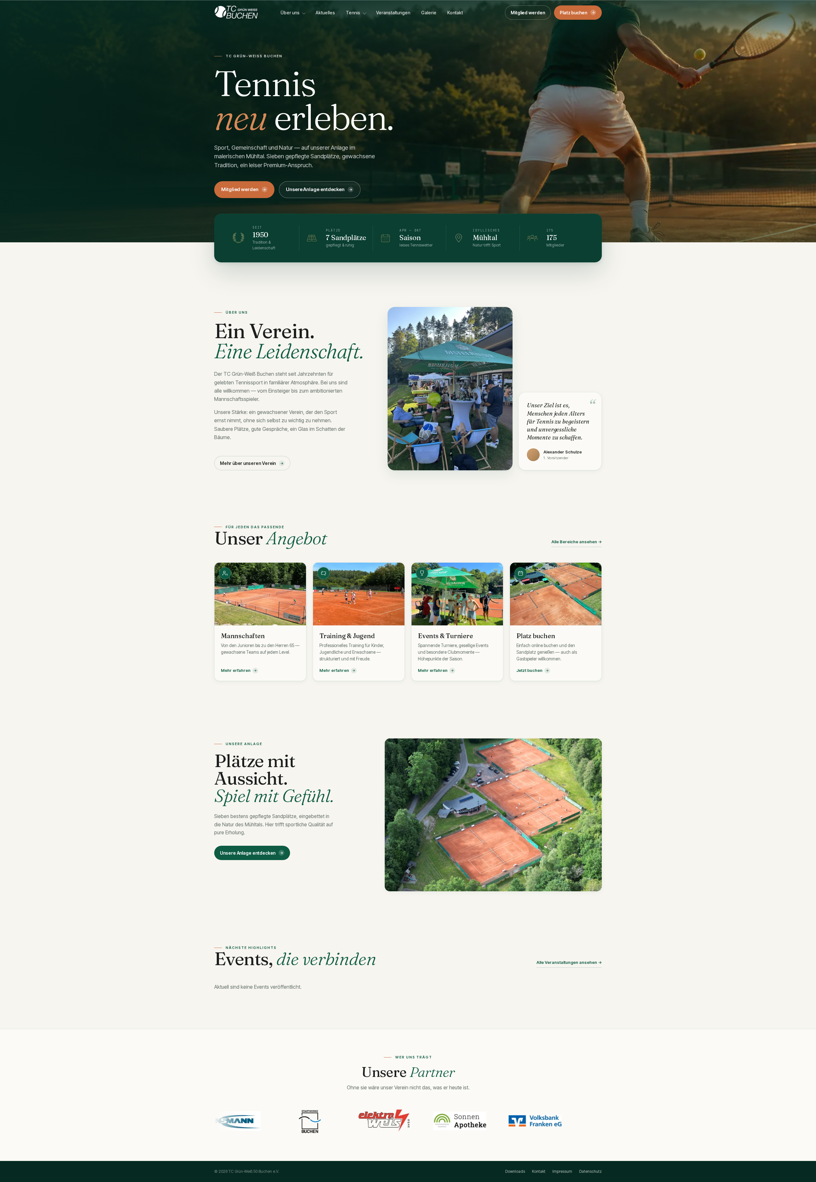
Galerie (428, 12)
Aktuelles (325, 12)
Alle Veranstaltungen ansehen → (569, 962)
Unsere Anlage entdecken (319, 189)
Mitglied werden (528, 12)
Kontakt (455, 12)
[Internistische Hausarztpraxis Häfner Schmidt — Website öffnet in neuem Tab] (513, 1121)
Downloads (515, 1171)
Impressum (562, 1171)
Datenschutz (590, 1171)
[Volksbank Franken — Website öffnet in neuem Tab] (437, 1121)
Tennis (353, 12)
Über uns (290, 12)
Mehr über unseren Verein (252, 463)
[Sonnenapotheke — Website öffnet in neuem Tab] (362, 1121)
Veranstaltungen (393, 12)
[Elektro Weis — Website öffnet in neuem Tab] (287, 1121)
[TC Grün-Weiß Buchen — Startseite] (236, 12)
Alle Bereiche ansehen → (576, 541)
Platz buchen (577, 12)
